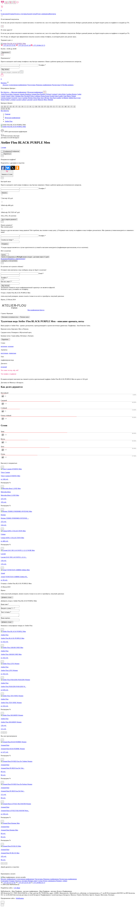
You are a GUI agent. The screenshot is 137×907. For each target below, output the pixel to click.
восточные (4, 353)
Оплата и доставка (20, 14)
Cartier (79, 94)
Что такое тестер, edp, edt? (10, 370)
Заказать (4, 193)
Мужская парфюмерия (35, 92)
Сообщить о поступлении (9, 261)
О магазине (5, 14)
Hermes (30, 98)
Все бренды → (6, 92)
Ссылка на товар (7, 240)
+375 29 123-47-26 (24, 45)
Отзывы (11, 14)
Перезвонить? (6, 52)
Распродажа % (57, 85)
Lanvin (35, 99)
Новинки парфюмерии (44, 85)
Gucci (20, 98)
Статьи (34, 14)
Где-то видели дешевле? (9, 219)
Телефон (42, 65)
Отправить (5, 244)
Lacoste (18, 99)
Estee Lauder (59, 96)
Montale (50, 99)
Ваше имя (5, 604)
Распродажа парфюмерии (68, 879)
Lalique (23, 99)
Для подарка (31, 85)
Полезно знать (24, 317)
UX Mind (17, 888)
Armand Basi (35, 94)
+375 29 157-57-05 (9, 45)
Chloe (12, 96)
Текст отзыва (6, 612)
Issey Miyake (45, 98)
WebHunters (20, 898)
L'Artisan (13, 99)
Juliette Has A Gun (75, 98)
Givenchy (14, 98)
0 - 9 (3, 109)
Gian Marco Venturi (69, 96)
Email (41, 273)
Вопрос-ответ (32, 881)
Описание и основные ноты (10, 317)
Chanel (8, 96)
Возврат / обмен (61, 881)
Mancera (40, 99)
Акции (29, 14)
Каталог (5, 85)
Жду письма (5, 285)
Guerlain (25, 98)
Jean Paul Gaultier (55, 98)
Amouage (16, 94)
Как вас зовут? (6, 281)
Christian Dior (19, 96)
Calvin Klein (61, 94)
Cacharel (54, 94)
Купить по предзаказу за (25, 257)
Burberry (43, 94)
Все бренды (5, 111)
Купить (4, 255)
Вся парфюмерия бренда (36, 310)
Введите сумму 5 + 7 (8, 608)
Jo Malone (65, 98)
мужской (4, 367)
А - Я (7, 109)
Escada (52, 96)
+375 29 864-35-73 (38, 45)
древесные (12, 353)
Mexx (45, 99)
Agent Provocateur (7, 94)
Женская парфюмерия (18, 92)
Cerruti (3, 96)
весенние (4, 346)
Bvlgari (48, 94)
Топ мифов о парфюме (8, 374)
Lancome (29, 99)
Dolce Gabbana (35, 96)
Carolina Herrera (71, 94)
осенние (11, 346)
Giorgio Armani (6, 98)
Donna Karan (45, 96)
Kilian (7, 99)
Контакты (52, 14)
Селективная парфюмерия (18, 85)
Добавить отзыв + (7, 597)
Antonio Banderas (25, 94)
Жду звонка (5, 69)
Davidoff (27, 96)
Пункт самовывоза (42, 14)
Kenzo (3, 99)
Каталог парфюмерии (8, 879)
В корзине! (13, 259)
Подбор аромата (68, 85)
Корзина (4, 81)
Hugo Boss (36, 98)
